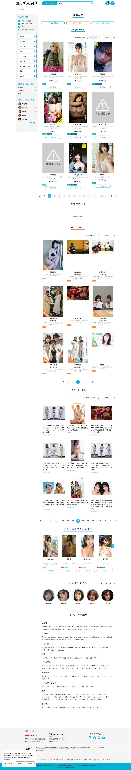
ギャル (103, 668)
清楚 (46, 679)
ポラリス (54, 650)
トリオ (54, 686)
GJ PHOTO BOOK (76, 637)
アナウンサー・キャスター (81, 697)
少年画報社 (45, 629)
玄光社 (86, 626)
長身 (105, 666)
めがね (79, 658)
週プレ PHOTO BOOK (49, 637)
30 (106, 196)
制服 (58, 658)
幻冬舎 (91, 626)
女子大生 (101, 694)
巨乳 (60, 666)
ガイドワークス (53, 626)
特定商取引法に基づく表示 (57, 759)
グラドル (48, 694)
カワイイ (95, 676)
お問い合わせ (97, 759)
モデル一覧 (31, 123)
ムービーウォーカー (89, 629)
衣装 (21, 51)
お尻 (70, 666)
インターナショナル (89, 668)
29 (101, 196)
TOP (17, 9)
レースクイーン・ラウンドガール (55, 697)
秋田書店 (45, 626)
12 (63, 521)
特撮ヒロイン (48, 699)
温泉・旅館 (87, 686)
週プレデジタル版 (27, 24)
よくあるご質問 (86, 759)
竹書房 (52, 629)
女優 (71, 694)
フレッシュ (59, 668)
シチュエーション (25, 66)
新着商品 (20, 87)
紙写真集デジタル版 (48, 647)
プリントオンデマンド (101, 647)
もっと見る (108, 583)
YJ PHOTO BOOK (63, 637)
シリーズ (22, 46)
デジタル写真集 (26, 21)
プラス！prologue (61, 647)
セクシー (108, 676)
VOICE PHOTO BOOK (85, 647)
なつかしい (81, 676)
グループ (65, 686)
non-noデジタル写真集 (105, 637)
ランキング (21, 90)
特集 (19, 93)
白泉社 (69, 629)
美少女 (47, 676)
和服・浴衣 (91, 658)
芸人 (73, 699)
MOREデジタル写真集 (90, 637)
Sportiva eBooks (79, 639)
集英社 (96, 626)
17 (88, 521)
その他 (22, 76)
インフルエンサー (101, 697)
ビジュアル (23, 56)
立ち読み (53, 87)
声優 (91, 694)
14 (73, 521)
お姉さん (58, 676)
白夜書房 (74, 629)
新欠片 (63, 629)
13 (68, 521)
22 (100, 521)
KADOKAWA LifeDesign (75, 626)
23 (105, 521)
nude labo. (61, 650)
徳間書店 (58, 629)
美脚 (96, 666)
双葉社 (80, 629)
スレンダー (48, 666)
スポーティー (72, 668)
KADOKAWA (63, 626)
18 (93, 521)
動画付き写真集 (73, 647)
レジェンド (62, 699)
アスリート (84, 699)
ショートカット (83, 666)
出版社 (22, 36)
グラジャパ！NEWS (28, 29)
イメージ (22, 61)
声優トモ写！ (46, 650)
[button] (112, 546)
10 (94, 196)
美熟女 (70, 676)
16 (83, 521)
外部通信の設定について (73, 759)
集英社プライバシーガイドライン (38, 759)
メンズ (76, 707)
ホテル (76, 686)
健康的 (47, 668)
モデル (81, 694)
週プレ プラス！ (26, 26)
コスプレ (47, 658)
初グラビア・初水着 (61, 707)
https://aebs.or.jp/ (39, 750)
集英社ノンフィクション (65, 639)
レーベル (22, 41)
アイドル (60, 694)
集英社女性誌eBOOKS (49, 639)
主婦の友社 (102, 626)
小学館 (109, 626)
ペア (46, 686)
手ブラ (47, 707)
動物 (85, 707)
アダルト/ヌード (96, 699)
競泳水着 (68, 658)
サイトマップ (106, 759)
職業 (21, 71)
